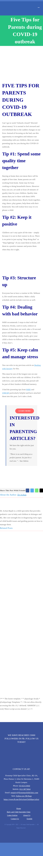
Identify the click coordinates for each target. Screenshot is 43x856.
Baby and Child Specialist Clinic (19, 812)
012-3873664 (25, 789)
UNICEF (5, 393)
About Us (26, 815)
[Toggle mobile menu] (39, 6)
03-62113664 (24, 786)
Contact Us (15, 819)
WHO (28, 389)
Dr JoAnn (21, 494)
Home (18, 808)
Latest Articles (12, 815)
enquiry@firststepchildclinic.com (24, 793)
